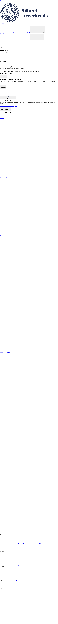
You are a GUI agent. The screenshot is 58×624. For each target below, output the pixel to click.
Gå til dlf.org (2, 116)
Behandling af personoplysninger (9, 623)
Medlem (3, 23)
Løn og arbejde (4, 24)
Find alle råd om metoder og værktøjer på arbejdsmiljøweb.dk (8, 106)
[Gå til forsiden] (8, 47)
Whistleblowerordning (17, 623)
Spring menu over (2, 0)
